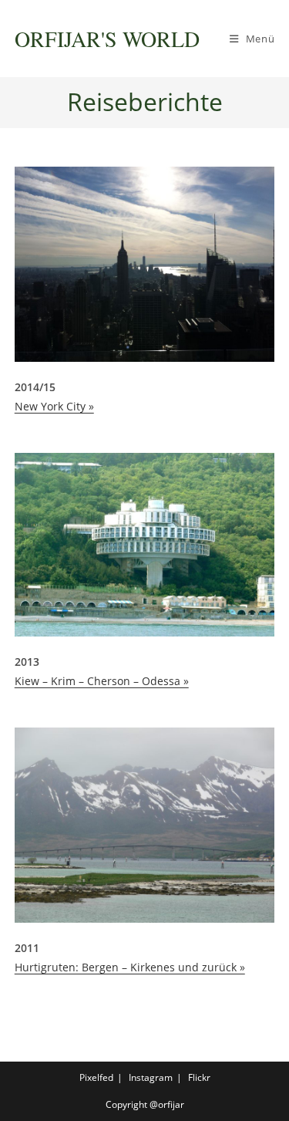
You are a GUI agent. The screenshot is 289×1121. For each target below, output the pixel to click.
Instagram (151, 1077)
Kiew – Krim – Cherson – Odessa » (102, 681)
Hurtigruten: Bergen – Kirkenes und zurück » (130, 967)
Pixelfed (96, 1077)
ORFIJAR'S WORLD (107, 38)
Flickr (199, 1077)
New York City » (54, 406)
